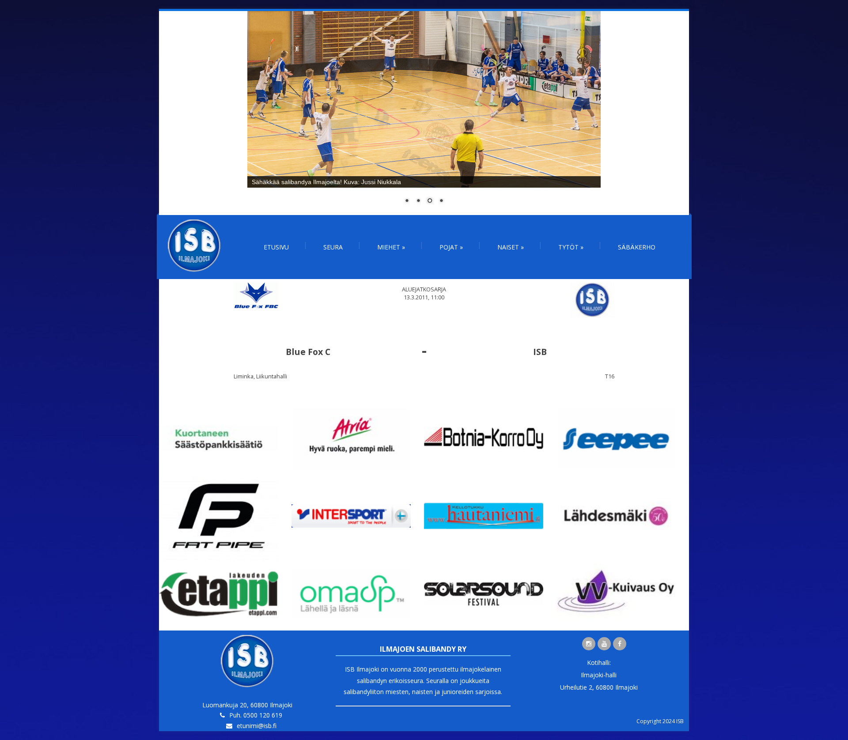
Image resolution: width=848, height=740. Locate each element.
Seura (333, 247)
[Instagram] (588, 643)
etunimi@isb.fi (256, 725)
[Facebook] (619, 643)
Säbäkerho (636, 247)
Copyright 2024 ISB (660, 721)
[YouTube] (604, 643)
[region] (424, 113)
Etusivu (276, 247)
